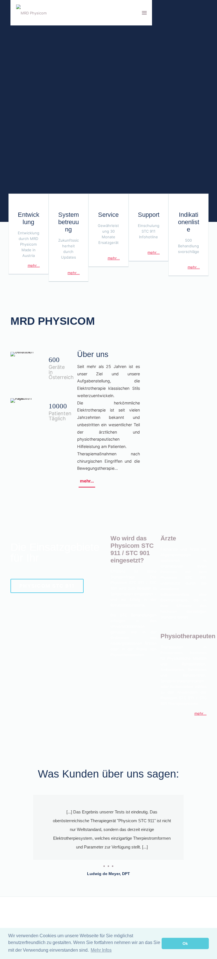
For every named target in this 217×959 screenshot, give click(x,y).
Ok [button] (185, 943)
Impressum (120, 915)
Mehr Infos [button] (101, 950)
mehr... (34, 265)
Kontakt (17, 915)
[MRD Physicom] (31, 12)
